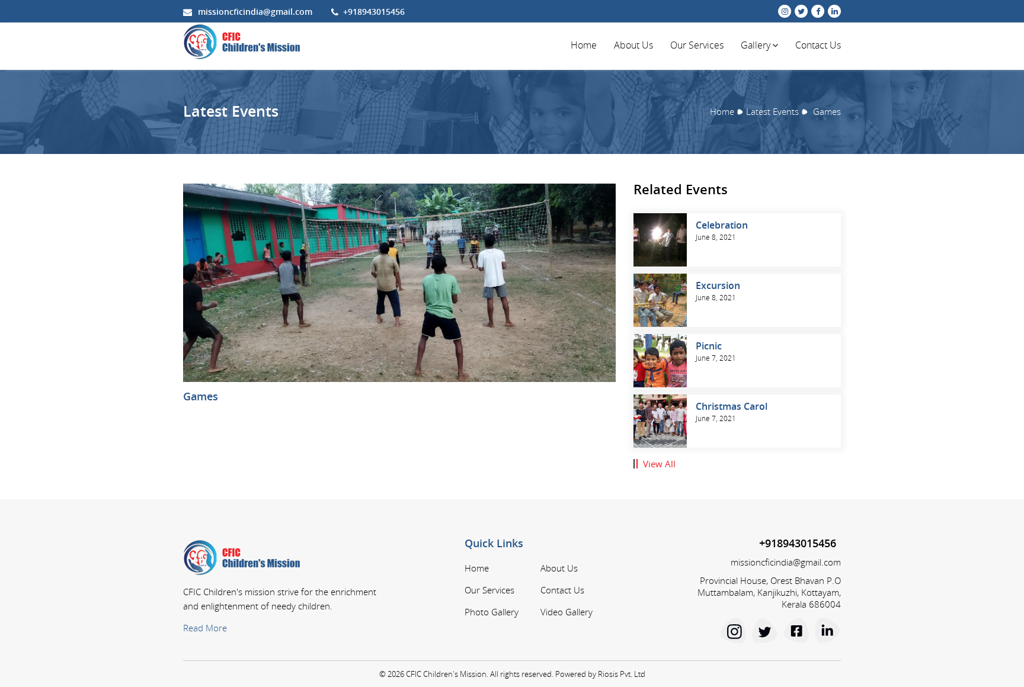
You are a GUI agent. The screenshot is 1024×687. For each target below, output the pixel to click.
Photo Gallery (492, 612)
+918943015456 (374, 11)
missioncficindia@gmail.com (255, 11)
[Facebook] (796, 630)
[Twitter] (765, 630)
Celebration (722, 225)
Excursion (718, 285)
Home (584, 45)
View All (659, 463)
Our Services (697, 45)
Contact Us (818, 45)
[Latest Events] (664, 240)
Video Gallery (566, 612)
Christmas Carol (731, 406)
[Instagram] (734, 630)
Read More (205, 628)
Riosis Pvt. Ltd (621, 674)
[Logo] (243, 42)
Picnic (709, 346)
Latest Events (772, 111)
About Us (633, 45)
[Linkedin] (828, 630)
